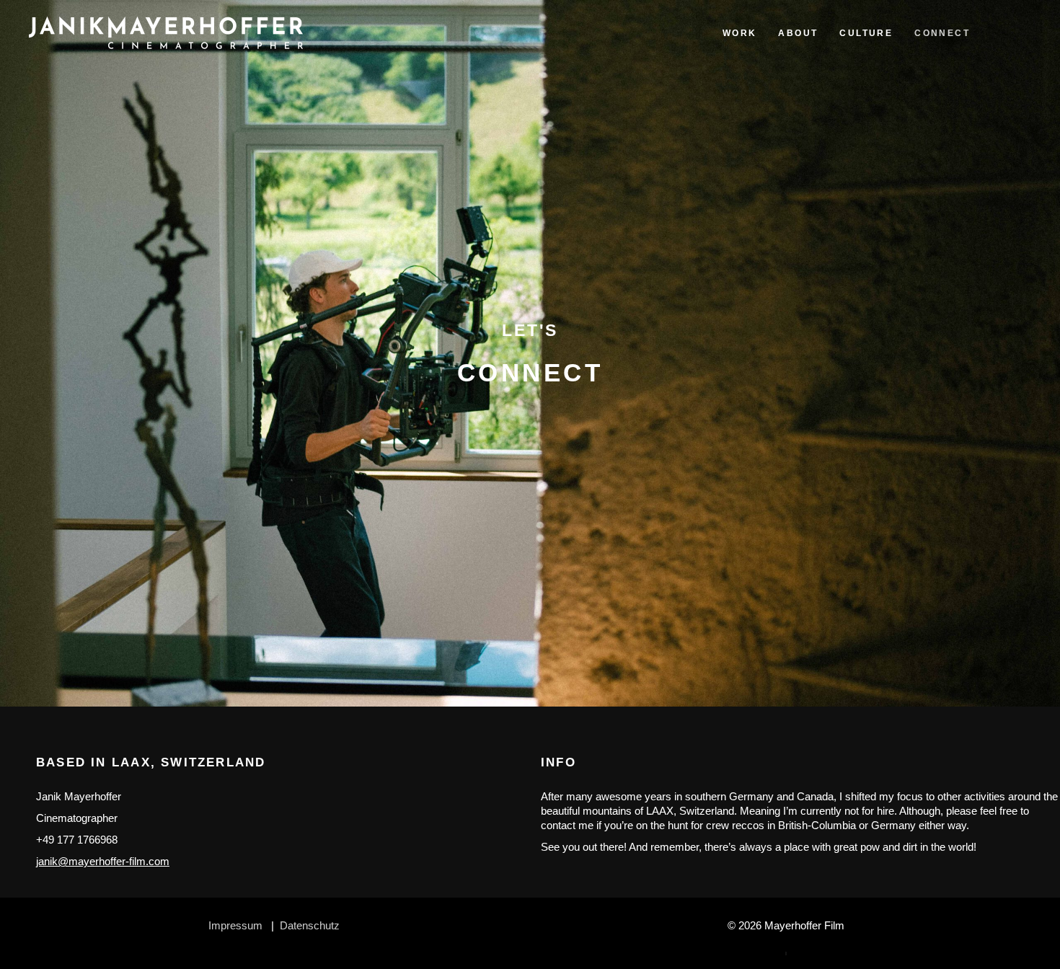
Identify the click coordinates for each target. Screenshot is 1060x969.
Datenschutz (310, 925)
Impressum (235, 925)
